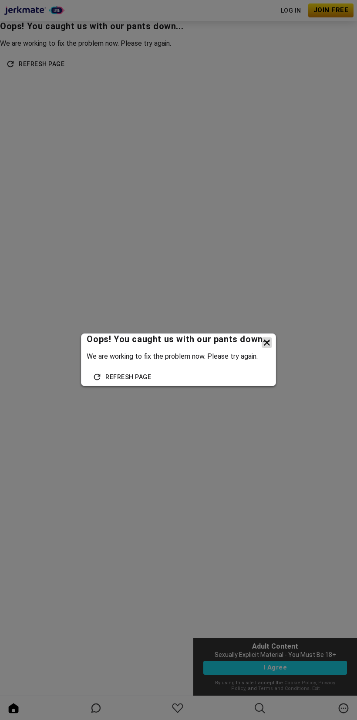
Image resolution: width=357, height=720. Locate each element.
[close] (267, 342)
